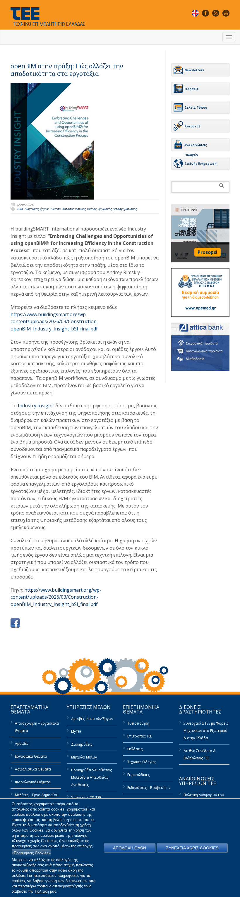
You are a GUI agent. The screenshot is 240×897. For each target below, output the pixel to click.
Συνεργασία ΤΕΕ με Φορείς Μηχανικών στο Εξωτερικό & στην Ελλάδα (206, 730)
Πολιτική (42, 891)
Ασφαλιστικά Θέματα (33, 769)
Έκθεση (55, 209)
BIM (20, 209)
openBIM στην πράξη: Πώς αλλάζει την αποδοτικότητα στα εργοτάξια (67, 70)
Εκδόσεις (135, 749)
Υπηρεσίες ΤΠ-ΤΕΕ (86, 797)
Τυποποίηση (138, 723)
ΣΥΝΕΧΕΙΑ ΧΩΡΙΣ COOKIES (192, 848)
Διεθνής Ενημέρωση (200, 164)
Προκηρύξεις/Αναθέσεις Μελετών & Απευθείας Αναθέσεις (91, 777)
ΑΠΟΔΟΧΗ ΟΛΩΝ (129, 848)
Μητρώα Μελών (84, 757)
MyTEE (76, 731)
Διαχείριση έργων (37, 209)
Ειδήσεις (191, 89)
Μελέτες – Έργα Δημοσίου (37, 794)
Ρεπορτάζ (192, 126)
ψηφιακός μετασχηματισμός (117, 209)
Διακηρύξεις (81, 744)
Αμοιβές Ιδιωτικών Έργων (92, 718)
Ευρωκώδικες (138, 774)
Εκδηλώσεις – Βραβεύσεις (148, 787)
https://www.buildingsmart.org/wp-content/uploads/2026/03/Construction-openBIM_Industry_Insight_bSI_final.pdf (54, 321)
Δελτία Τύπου (195, 107)
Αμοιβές (21, 743)
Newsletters (194, 70)
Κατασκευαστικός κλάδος (79, 209)
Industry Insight (35, 405)
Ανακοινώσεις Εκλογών (195, 147)
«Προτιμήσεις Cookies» (31, 853)
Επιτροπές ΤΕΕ (139, 736)
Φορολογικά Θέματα (32, 782)
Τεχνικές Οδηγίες (141, 761)
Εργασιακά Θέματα (31, 756)
